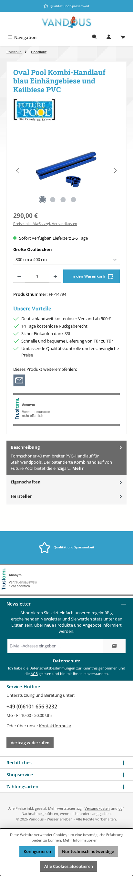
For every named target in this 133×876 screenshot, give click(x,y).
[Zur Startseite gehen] (66, 22)
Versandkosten (97, 808)
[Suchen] (94, 37)
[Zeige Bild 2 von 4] (52, 199)
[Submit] (114, 646)
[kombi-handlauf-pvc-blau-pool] (66, 170)
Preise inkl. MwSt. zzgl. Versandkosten (45, 223)
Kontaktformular (55, 726)
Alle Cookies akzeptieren (68, 866)
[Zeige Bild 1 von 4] (42, 199)
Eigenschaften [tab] (26, 482)
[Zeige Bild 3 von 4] (63, 199)
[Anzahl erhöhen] (55, 276)
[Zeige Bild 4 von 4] (73, 199)
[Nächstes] (115, 170)
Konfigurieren (37, 851)
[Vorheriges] (18, 170)
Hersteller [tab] (21, 496)
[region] (66, 170)
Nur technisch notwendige (88, 851)
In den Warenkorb (88, 276)
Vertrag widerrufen (30, 742)
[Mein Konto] (109, 37)
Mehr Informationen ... (82, 840)
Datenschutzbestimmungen (52, 668)
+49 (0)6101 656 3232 (31, 706)
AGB (34, 673)
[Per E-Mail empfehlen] (19, 380)
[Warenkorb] (123, 37)
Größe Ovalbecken (44, 249)
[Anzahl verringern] (19, 276)
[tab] (66, 458)
